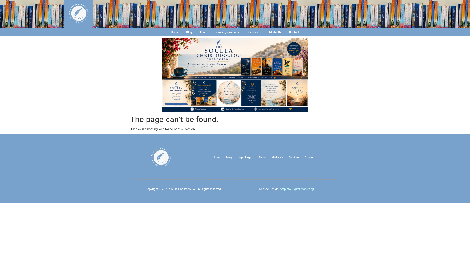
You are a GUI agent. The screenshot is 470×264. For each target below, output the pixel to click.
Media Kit (275, 32)
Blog (189, 32)
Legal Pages (245, 157)
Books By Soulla (225, 32)
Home (175, 32)
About (203, 32)
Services (252, 32)
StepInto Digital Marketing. (297, 189)
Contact (294, 32)
